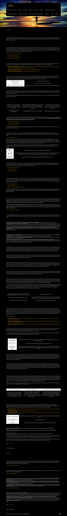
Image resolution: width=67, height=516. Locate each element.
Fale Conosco (35, 9)
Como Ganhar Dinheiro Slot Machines (12, 209)
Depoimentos (25, 9)
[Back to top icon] (60, 514)
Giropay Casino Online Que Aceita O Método (13, 53)
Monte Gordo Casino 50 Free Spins (12, 465)
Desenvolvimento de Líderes (50, 9)
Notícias (19, 9)
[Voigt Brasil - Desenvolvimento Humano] (10, 5)
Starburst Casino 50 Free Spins (11, 473)
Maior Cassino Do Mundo (10, 316)
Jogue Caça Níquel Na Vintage (11, 137)
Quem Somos (9, 9)
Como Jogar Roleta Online (10, 432)
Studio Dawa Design (26, 513)
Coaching (41, 9)
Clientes (15, 9)
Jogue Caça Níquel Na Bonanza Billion (12, 487)
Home (31, 9)
